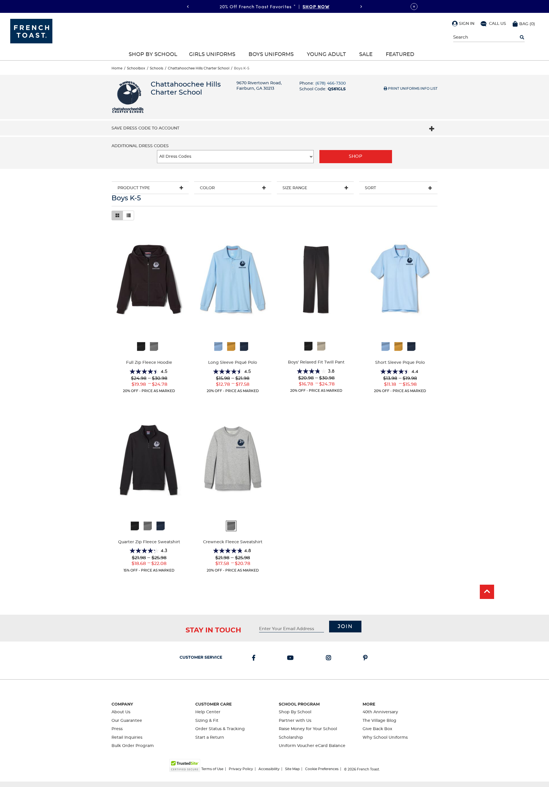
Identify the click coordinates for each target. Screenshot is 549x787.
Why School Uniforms (385, 738)
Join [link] (345, 626)
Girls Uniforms (212, 54)
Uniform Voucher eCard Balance (312, 746)
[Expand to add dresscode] (431, 129)
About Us (121, 712)
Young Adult (326, 54)
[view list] (128, 215)
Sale (366, 54)
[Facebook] (254, 658)
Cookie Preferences (322, 769)
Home (117, 68)
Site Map (292, 769)
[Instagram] (329, 658)
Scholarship (291, 738)
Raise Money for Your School (308, 729)
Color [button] (207, 188)
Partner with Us (295, 721)
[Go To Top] (487, 592)
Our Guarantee (127, 721)
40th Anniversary (380, 712)
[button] (463, 23)
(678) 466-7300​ (330, 83)
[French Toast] (31, 31)
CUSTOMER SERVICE (201, 658)
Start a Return (209, 738)
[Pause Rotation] (414, 6)
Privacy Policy (241, 769)
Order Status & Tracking (220, 729)
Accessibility (269, 769)
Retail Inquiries (127, 738)
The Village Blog (379, 721)
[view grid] (117, 215)
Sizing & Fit (206, 721)
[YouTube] (291, 658)
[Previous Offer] (188, 6)
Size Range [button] (295, 188)
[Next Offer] (361, 6)
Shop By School (153, 54)
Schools (156, 68)
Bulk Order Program (133, 746)
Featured (400, 54)
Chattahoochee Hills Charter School (198, 68)
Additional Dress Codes (140, 146)
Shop (355, 156)
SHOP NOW (316, 6)
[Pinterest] (366, 658)
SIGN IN (466, 24)
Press (117, 729)
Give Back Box (377, 729)
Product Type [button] (134, 188)
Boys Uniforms (271, 54)
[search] (522, 37)
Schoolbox (136, 68)
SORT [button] (370, 188)
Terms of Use (212, 769)
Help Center (207, 712)
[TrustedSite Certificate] (184, 765)
